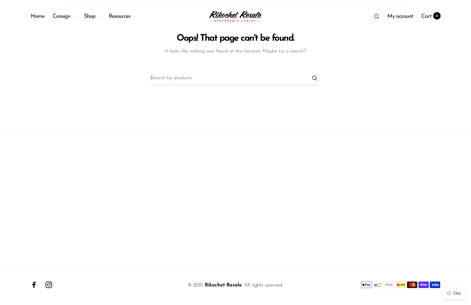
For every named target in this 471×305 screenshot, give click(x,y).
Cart (429, 16)
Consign (61, 16)
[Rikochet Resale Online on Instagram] (49, 285)
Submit (314, 78)
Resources (119, 16)
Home (37, 16)
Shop (89, 16)
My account (400, 16)
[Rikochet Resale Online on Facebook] (34, 285)
